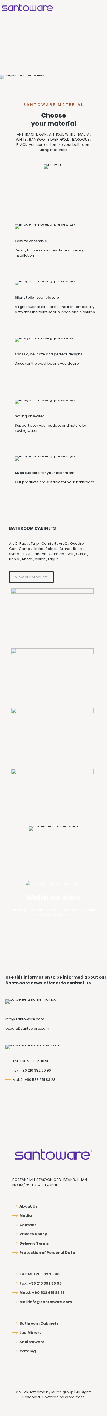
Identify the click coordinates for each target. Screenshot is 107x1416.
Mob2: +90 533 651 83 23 (34, 1079)
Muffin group (62, 1392)
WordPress (75, 1397)
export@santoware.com (27, 1028)
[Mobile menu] (99, 8)
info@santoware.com (24, 1019)
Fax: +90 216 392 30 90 (32, 1070)
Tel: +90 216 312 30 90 (31, 1061)
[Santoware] (28, 8)
